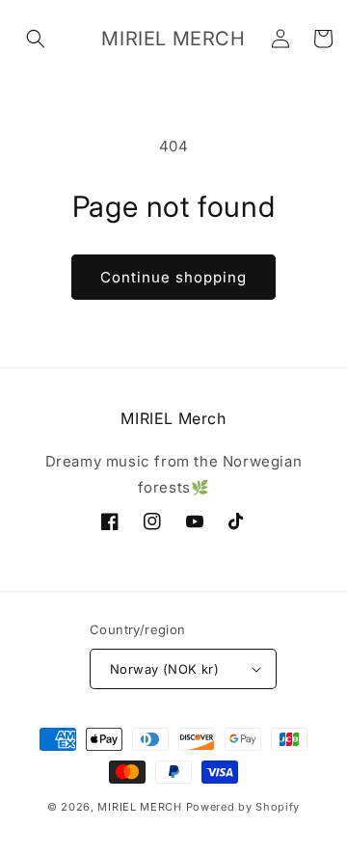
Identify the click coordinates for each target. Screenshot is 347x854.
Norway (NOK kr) (164, 669)
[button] (35, 38)
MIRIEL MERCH (139, 807)
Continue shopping (173, 277)
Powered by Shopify (243, 807)
